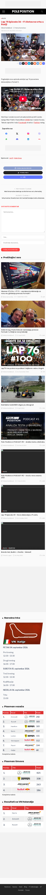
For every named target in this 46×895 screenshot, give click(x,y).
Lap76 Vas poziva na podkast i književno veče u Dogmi (22, 368)
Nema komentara (20, 28)
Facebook (22, 123)
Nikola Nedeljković (6, 28)
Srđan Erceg (18, 158)
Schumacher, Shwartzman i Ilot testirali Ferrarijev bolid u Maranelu (23, 198)
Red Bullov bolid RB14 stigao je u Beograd (17, 405)
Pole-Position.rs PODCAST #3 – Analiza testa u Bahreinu (23, 442)
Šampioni (12, 548)
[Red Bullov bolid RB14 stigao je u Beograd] (23, 389)
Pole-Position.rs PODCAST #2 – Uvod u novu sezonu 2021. (21, 477)
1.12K (43, 445)
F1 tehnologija (33, 887)
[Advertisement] (23, 4)
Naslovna (7, 887)
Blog (4, 18)
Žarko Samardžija (8, 297)
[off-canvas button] (3, 11)
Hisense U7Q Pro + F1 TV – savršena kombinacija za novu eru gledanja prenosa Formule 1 (21, 292)
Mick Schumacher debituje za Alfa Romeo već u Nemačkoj (23, 191)
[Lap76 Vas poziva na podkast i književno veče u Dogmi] (23, 352)
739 (44, 372)
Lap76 (11, 158)
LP (41, 887)
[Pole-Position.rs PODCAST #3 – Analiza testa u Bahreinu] (23, 426)
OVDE (27, 120)
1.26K (43, 481)
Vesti (5, 325)
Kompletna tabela (8, 754)
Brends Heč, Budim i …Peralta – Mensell (16, 552)
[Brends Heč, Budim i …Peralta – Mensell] (23, 536)
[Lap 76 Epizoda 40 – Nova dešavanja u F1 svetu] (23, 498)
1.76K (43, 408)
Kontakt (21, 890)
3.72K (43, 555)
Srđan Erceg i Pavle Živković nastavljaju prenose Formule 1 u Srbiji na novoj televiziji (19, 331)
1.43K (43, 518)
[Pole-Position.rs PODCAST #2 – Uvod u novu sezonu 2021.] (23, 461)
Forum (27, 890)
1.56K (43, 335)
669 (44, 297)
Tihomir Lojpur (7, 555)
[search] (42, 11)
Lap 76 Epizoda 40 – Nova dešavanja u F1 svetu (19, 515)
